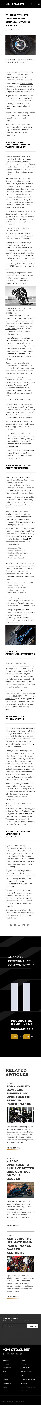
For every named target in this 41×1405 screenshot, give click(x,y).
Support (24, 1391)
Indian (5, 1379)
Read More (13, 1148)
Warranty (25, 1383)
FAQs (22, 1375)
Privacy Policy (20, 1401)
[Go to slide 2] (34, 964)
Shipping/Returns (28, 1387)
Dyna (5, 1372)
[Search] (31, 4)
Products (7, 1383)
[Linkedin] (24, 925)
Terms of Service (8, 1401)
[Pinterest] (28, 925)
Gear (5, 1387)
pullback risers (21, 86)
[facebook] (4, 1354)
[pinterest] (17, 1354)
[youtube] (12, 1354)
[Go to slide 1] (29, 964)
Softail (6, 1364)
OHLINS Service (27, 1372)
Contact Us (25, 1368)
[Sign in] (34, 4)
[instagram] (8, 1354)
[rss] (21, 1354)
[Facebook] (11, 925)
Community (25, 1364)
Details (16, 1037)
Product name (18, 1022)
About (23, 1360)
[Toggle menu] (2, 4)
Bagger (6, 1360)
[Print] (19, 925)
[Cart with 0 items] (38, 4)
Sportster (7, 1368)
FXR (4, 1375)
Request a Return (28, 1379)
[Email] (15, 925)
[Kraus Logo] (20, 1349)
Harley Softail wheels (19, 115)
